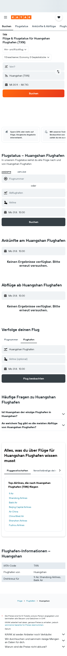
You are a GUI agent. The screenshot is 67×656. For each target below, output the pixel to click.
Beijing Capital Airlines (20, 507)
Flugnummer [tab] (11, 339)
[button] (5, 17)
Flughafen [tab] (28, 339)
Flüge (19, 601)
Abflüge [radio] (22, 172)
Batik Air (13, 502)
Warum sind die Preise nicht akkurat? (26, 646)
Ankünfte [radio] (6, 172)
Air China (13, 511)
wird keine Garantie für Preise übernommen (24, 625)
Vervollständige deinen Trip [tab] (48, 470)
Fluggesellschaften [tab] (17, 470)
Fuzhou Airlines (16, 525)
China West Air (16, 516)
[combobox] (36, 192)
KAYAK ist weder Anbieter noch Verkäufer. (28, 634)
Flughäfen (30, 601)
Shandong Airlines (18, 498)
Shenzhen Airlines (18, 520)
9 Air (11, 493)
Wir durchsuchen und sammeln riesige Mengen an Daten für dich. (32, 640)
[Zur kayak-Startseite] (21, 17)
